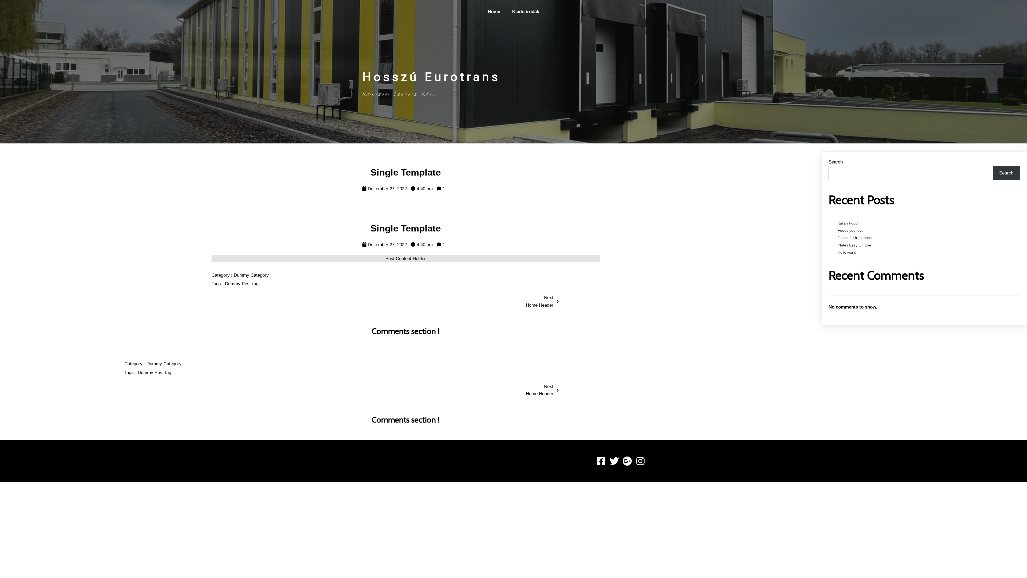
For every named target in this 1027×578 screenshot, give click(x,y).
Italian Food (848, 223)
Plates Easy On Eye (854, 245)
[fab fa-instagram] (640, 461)
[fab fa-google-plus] (627, 461)
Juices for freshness (855, 237)
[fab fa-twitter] (614, 461)
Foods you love (851, 230)
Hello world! (847, 252)
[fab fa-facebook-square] (601, 461)
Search (836, 162)
